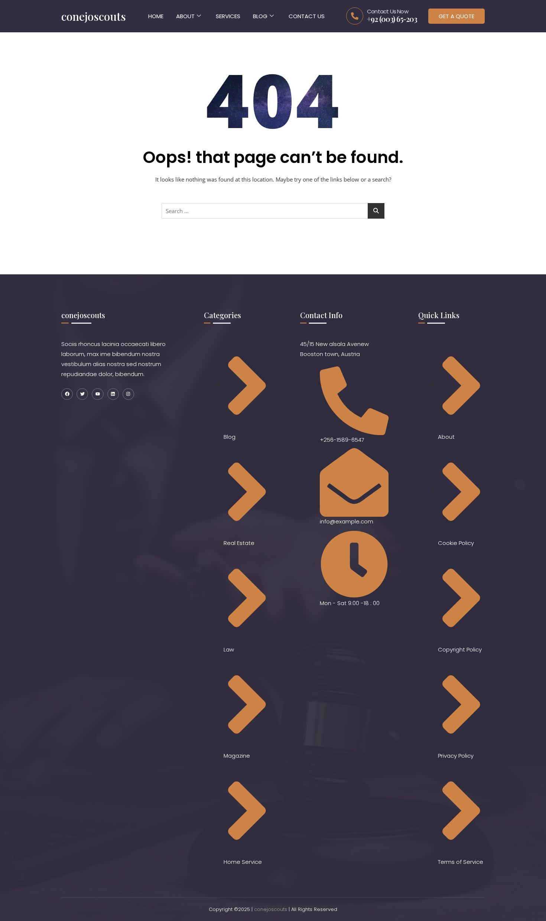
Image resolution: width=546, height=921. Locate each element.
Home (155, 16)
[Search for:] (273, 211)
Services (228, 16)
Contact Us (307, 16)
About (185, 16)
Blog (260, 16)
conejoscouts (270, 909)
